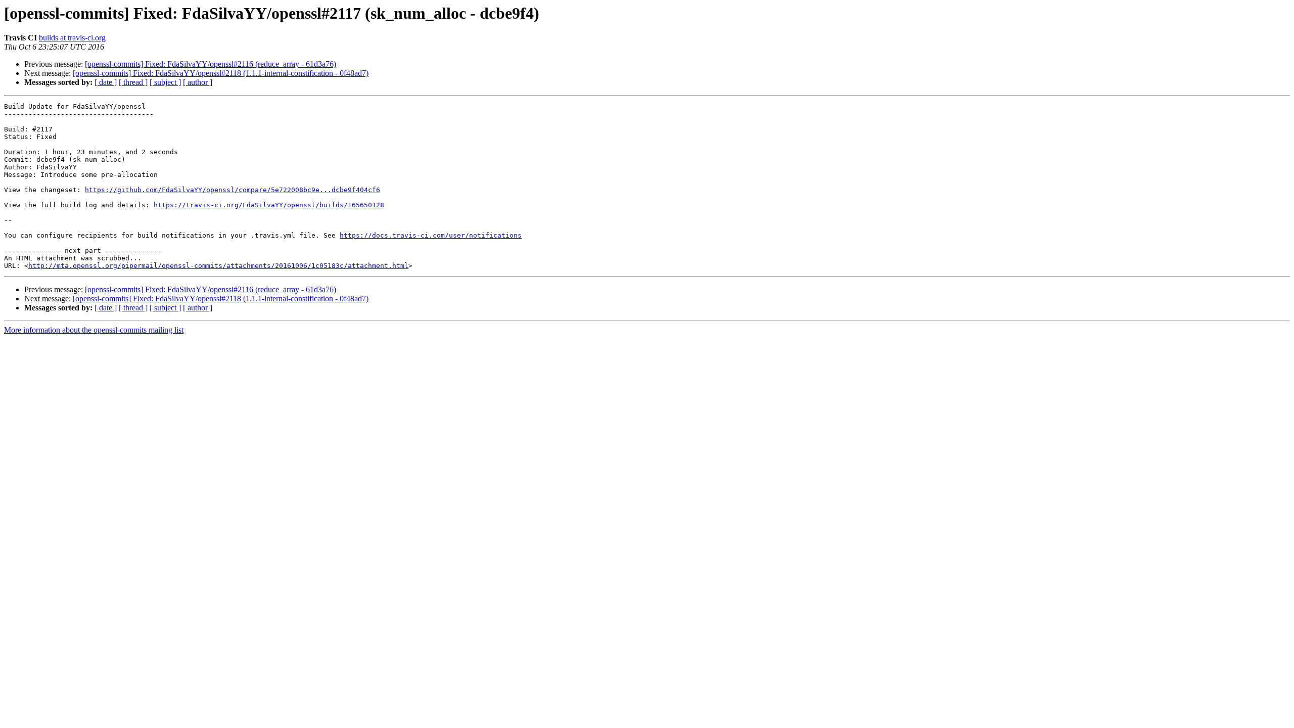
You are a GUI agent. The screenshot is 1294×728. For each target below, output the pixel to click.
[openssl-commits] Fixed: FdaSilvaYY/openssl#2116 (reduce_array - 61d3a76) (210, 64)
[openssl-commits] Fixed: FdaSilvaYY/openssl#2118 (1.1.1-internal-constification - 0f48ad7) (220, 73)
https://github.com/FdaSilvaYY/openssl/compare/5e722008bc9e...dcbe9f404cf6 (232, 190)
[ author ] (197, 82)
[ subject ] (165, 82)
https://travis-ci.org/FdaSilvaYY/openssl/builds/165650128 (269, 205)
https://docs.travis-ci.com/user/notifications (431, 235)
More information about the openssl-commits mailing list (93, 330)
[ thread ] (133, 82)
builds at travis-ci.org (72, 37)
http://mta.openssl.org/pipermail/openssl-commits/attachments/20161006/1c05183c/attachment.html (218, 265)
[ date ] (106, 82)
